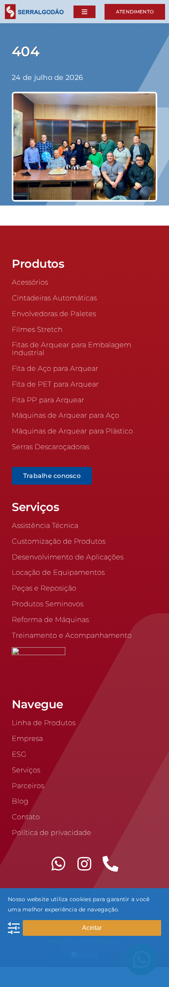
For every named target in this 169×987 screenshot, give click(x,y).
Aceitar (92, 927)
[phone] (110, 864)
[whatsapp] (59, 864)
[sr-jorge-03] (84, 97)
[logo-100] (34, 7)
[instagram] (84, 864)
